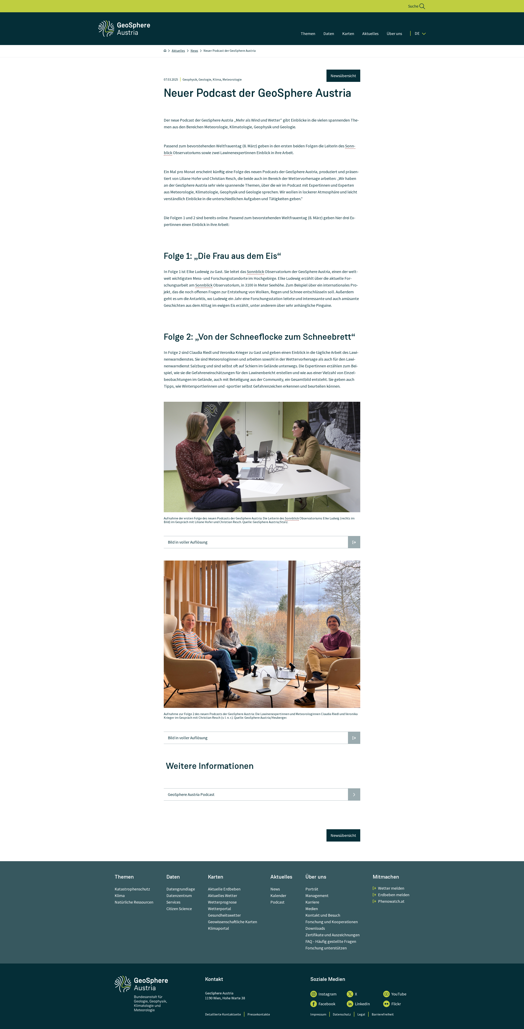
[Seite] (124, 35)
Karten (348, 33)
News (194, 50)
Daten (328, 33)
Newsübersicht (343, 75)
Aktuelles (370, 33)
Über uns (394, 33)
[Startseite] (165, 50)
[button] (412, 6)
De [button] (417, 33)
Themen (308, 33)
